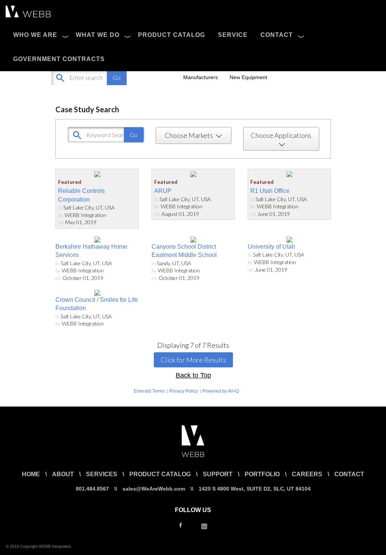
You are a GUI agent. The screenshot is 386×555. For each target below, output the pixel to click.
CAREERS (307, 474)
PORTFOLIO (262, 474)
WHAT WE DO (97, 35)
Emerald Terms (149, 391)
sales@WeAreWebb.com (154, 489)
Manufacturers (200, 77)
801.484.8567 (92, 489)
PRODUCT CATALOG (171, 35)
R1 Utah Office (270, 191)
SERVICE (233, 35)
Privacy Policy (183, 391)
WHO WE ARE (35, 35)
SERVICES (101, 474)
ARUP (163, 191)
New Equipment (248, 77)
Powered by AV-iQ (220, 391)
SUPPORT (218, 474)
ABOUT (63, 474)
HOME (31, 474)
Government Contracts (59, 59)
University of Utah (271, 246)
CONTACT (276, 35)
